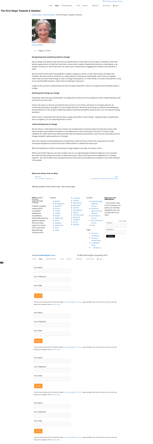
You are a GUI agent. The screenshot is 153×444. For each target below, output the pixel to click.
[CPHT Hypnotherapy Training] (112, 1)
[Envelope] (35, 192)
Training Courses (67, 5)
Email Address (110, 229)
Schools (85, 5)
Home (50, 5)
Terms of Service (78, 302)
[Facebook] (39, 192)
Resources (95, 5)
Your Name (109, 223)
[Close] (1, 263)
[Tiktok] (52, 192)
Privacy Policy (67, 302)
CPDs (78, 5)
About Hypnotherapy (46, 15)
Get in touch (106, 5)
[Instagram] (43, 192)
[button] (32, 166)
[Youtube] (48, 192)
